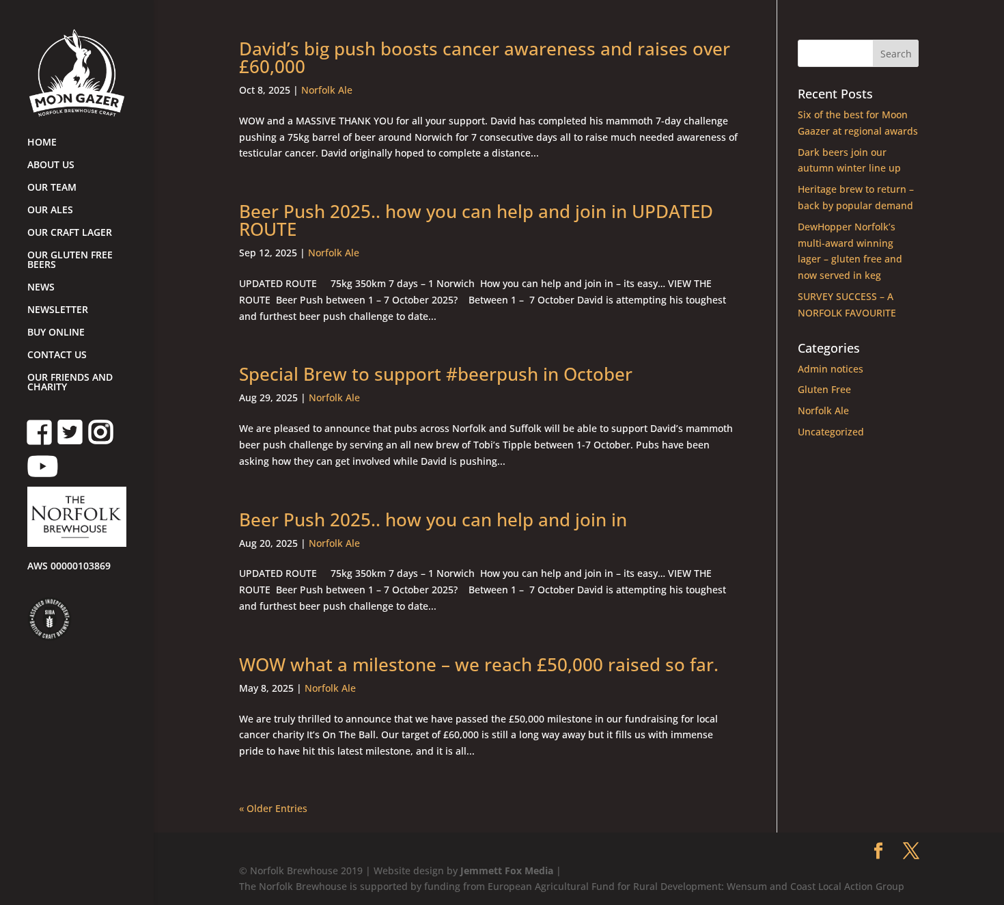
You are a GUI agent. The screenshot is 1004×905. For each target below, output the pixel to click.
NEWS (41, 287)
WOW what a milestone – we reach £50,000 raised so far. (479, 664)
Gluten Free (824, 389)
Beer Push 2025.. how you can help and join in (433, 519)
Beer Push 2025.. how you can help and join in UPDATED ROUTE (476, 220)
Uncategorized (831, 431)
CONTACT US (57, 355)
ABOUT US (50, 165)
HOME (42, 142)
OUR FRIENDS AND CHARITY (70, 383)
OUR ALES (50, 210)
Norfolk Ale (326, 89)
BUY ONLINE (56, 332)
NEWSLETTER (57, 310)
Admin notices (830, 368)
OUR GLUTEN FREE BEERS (70, 260)
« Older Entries (273, 808)
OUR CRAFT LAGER (69, 233)
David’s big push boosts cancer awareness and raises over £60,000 (484, 57)
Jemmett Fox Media (506, 870)
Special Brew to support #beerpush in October (435, 374)
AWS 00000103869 (69, 566)
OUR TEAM (51, 188)
